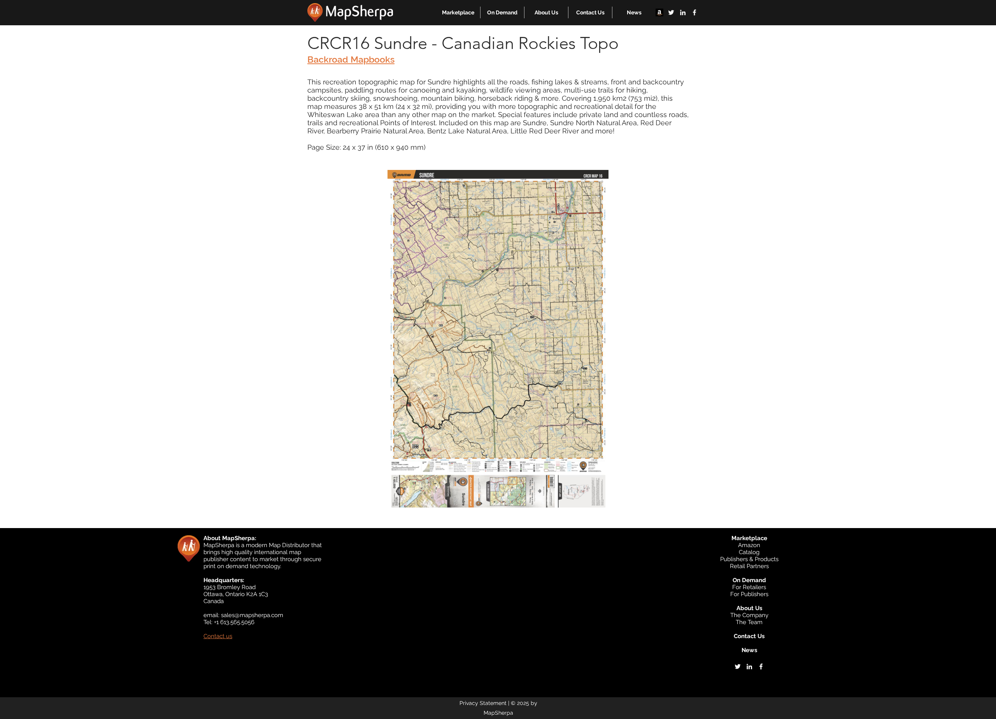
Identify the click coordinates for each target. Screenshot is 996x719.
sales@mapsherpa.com (252, 615)
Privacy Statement (483, 703)
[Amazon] (659, 12)
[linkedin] (683, 12)
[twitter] (671, 12)
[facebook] (694, 12)
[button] (458, 12)
